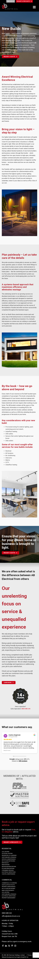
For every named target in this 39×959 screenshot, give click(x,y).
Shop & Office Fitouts (8, 884)
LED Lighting (5, 892)
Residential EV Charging (9, 855)
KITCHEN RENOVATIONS (8, 868)
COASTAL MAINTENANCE (8, 874)
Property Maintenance (8, 886)
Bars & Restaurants (8, 890)
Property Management (8, 897)
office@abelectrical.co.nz (11, 916)
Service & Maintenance (9, 859)
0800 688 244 (25, 709)
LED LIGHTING (5, 851)
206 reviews (23, 761)
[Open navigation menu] (34, 7)
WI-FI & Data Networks (8, 861)
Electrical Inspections (9, 872)
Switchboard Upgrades (9, 857)
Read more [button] (28, 750)
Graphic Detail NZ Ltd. (22, 957)
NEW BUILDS (5, 862)
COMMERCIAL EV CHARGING (9, 883)
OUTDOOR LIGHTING (7, 853)
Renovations (6, 864)
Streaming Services (8, 870)
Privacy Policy (31, 955)
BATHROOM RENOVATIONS (9, 866)
